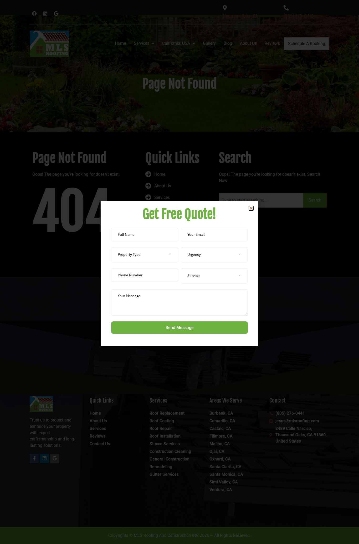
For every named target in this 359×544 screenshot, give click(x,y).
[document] (179, 272)
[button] (251, 208)
